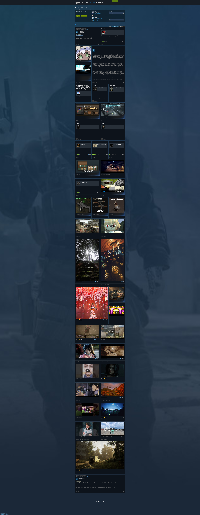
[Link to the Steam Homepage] (79, 3)
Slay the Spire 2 (78, 63)
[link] (4, 514)
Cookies (15, 510)
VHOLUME (94, 157)
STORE (87, 2)
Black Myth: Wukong (79, 284)
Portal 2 (102, 120)
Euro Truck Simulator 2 (104, 439)
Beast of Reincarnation (79, 342)
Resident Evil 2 (103, 381)
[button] (87, 36)
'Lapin (95, 100)
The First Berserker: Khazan (105, 361)
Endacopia (77, 491)
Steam (102, 44)
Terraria (110, 322)
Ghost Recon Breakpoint (97, 19)
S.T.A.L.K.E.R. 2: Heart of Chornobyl (106, 400)
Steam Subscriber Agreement (5, 512)
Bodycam (77, 44)
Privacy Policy (3, 510)
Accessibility (11, 510)
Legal (7, 510)
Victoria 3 (110, 303)
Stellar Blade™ (78, 322)
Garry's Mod (102, 195)
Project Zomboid (111, 217)
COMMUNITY (92, 2)
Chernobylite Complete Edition (80, 472)
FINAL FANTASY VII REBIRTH (105, 284)
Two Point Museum (95, 82)
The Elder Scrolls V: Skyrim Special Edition (82, 439)
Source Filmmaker (103, 236)
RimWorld (77, 120)
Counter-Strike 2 (96, 12)
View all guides (96, 101)
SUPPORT (101, 2)
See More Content (100, 501)
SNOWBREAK (95, 17)
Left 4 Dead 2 (94, 217)
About (97, 2)
